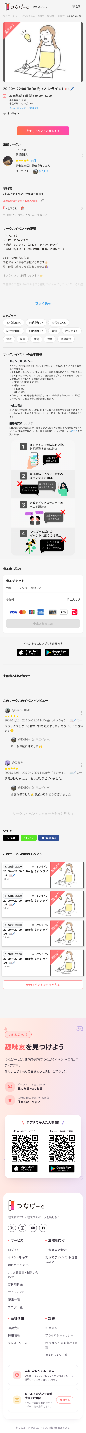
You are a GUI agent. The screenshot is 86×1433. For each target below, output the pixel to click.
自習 (36, 339)
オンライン (71, 331)
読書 (22, 339)
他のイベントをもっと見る (43, 984)
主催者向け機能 (56, 1250)
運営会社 (14, 1328)
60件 (34, 160)
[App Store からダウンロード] (25, 1169)
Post (12, 837)
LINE (30, 837)
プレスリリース (17, 1343)
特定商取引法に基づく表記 (61, 1345)
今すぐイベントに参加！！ (43, 130)
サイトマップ (16, 1292)
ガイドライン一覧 (56, 1355)
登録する (65, 1399)
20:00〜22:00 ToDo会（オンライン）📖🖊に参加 (53, 720)
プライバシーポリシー (59, 1335)
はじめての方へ (18, 1265)
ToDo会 (61, 15)
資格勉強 (66, 339)
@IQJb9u (43, 171)
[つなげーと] (26, 1205)
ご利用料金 (15, 1284)
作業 (49, 339)
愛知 (54, 331)
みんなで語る (28, 15)
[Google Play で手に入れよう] (62, 1169)
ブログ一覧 (15, 1307)
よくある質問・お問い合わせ (23, 1274)
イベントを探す (18, 1257)
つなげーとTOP (11, 15)
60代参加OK (36, 331)
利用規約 (51, 1328)
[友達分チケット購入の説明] (42, 200)
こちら (74, 431)
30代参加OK (36, 322)
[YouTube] (33, 1228)
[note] (43, 1228)
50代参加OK (13, 331)
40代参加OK (59, 322)
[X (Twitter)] (12, 1228)
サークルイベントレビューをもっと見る (41, 813)
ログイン (13, 1250)
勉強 (9, 339)
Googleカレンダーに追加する (24, 108)
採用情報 (14, 1335)
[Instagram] (22, 1228)
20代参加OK (13, 322)
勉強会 (41, 15)
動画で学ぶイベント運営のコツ (61, 1259)
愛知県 (50, 15)
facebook (50, 837)
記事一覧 (14, 1299)
